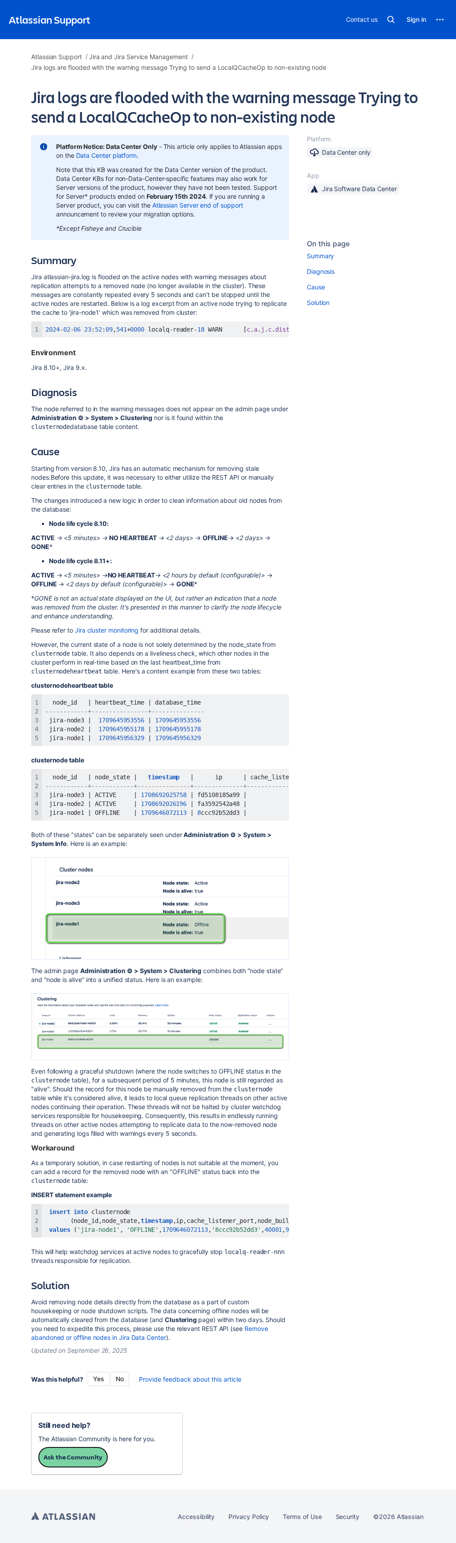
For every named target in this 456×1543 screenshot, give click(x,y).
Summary (320, 256)
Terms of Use (302, 1516)
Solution (318, 302)
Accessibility (196, 1516)
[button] (391, 19)
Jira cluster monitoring (106, 630)
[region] (160, 329)
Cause (316, 287)
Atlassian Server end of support (197, 205)
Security (347, 1516)
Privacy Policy (248, 1516)
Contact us (361, 19)
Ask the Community (73, 1457)
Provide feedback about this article (190, 1379)
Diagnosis (320, 271)
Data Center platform (106, 155)
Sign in (416, 19)
